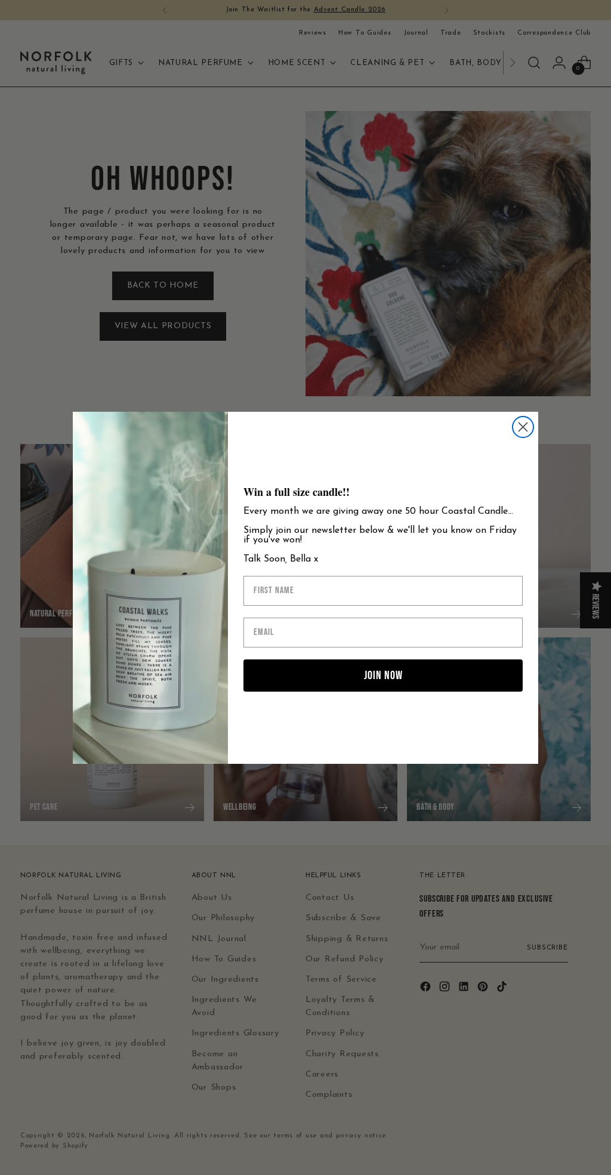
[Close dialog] (523, 427)
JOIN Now (383, 675)
